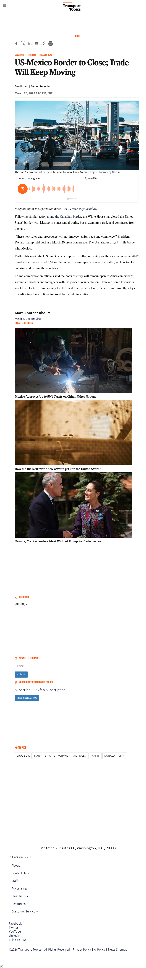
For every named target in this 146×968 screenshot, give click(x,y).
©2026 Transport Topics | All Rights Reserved (39, 949)
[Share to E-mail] (36, 44)
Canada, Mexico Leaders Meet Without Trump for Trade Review (58, 541)
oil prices (79, 755)
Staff (15, 881)
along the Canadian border (64, 216)
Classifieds (19, 896)
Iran (37, 755)
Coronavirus (34, 319)
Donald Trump (114, 755)
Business (32, 54)
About (16, 865)
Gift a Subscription (51, 690)
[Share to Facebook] (16, 44)
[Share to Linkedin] (30, 44)
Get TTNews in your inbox (79, 208)
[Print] (50, 44)
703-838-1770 (20, 857)
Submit (21, 674)
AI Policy (99, 949)
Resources (19, 904)
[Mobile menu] (4, 5)
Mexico (19, 319)
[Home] (73, 6)
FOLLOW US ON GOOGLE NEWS (27, 697)
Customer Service (24, 911)
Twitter (13, 928)
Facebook (15, 923)
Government (20, 54)
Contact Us (19, 873)
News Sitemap (117, 949)
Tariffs (95, 755)
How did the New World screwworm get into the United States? (58, 469)
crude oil (23, 755)
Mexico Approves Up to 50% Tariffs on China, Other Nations (55, 396)
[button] (43, 44)
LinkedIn (14, 936)
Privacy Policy (82, 949)
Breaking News (46, 54)
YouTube (15, 931)
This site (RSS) (18, 940)
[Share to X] (23, 44)
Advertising (19, 888)
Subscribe (22, 690)
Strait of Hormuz (56, 755)
